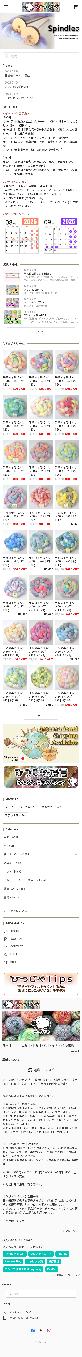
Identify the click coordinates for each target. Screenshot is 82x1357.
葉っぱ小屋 (12, 186)
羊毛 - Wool (11, 837)
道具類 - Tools (12, 862)
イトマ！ (22, 137)
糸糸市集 (22, 149)
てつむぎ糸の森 (26, 141)
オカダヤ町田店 (15, 198)
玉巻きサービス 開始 (17, 75)
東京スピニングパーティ (32, 121)
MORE (41, 331)
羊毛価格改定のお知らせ (20, 97)
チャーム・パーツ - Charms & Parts (26, 880)
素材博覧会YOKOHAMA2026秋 (36, 129)
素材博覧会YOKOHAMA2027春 (36, 169)
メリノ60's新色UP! (16, 86)
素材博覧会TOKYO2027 (31, 161)
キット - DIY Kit (13, 871)
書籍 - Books (11, 897)
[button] (4, 31)
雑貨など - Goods (14, 888)
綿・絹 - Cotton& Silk (17, 854)
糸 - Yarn (9, 845)
